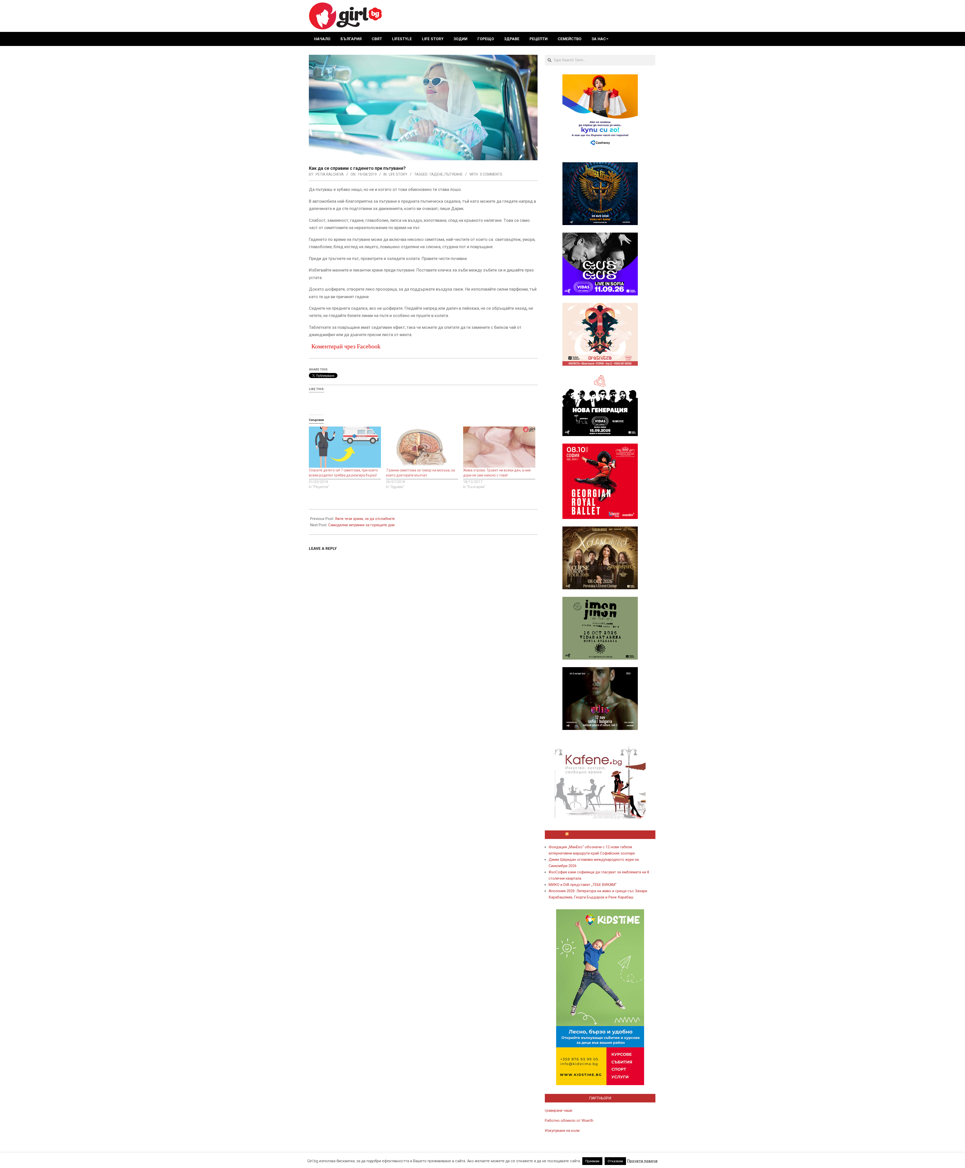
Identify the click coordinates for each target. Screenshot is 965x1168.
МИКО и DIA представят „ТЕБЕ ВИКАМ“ (582, 884)
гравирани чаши (558, 1110)
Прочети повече (642, 1161)
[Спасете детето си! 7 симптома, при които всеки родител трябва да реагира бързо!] (345, 447)
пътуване (454, 174)
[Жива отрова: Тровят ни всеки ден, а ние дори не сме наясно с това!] (499, 447)
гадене (436, 174)
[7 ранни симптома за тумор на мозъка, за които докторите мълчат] (422, 447)
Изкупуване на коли (562, 1130)
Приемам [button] (592, 1161)
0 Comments (491, 174)
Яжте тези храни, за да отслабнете (365, 518)
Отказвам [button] (615, 1161)
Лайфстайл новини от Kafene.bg (602, 834)
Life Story (398, 174)
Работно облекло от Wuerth (569, 1120)
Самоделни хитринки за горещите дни (361, 525)
